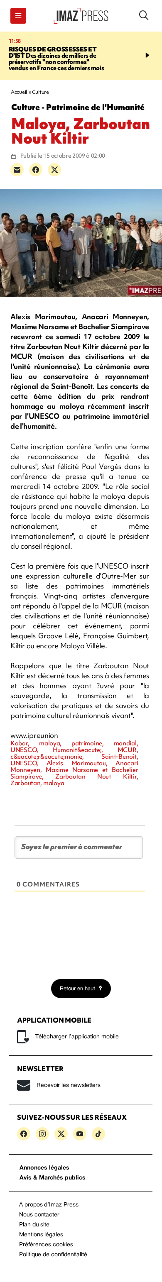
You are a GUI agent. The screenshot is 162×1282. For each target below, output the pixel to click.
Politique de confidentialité (53, 1255)
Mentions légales (41, 1235)
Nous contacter (39, 1215)
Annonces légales (44, 1168)
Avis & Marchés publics (53, 1178)
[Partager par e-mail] (17, 169)
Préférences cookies (46, 1245)
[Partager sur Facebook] (35, 169)
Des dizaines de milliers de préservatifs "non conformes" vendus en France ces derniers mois (56, 58)
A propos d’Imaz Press (49, 1205)
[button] (18, 16)
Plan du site (34, 1225)
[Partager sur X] (54, 169)
